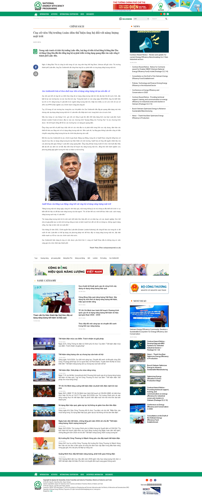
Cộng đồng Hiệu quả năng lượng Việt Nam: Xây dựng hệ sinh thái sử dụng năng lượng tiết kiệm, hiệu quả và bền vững (98, 299)
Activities (54, 14)
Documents (90, 14)
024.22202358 (127, 19)
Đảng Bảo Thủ (67, 258)
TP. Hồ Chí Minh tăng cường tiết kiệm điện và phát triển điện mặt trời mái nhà (88, 387)
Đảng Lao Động (80, 258)
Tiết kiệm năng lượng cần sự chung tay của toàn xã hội (81, 354)
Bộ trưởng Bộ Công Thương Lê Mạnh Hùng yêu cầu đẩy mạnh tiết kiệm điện (89, 438)
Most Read (139, 300)
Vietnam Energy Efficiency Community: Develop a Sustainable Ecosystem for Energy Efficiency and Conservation (148, 331)
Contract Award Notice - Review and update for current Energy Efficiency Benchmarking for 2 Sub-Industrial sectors (149, 57)
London (95, 258)
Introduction (44, 14)
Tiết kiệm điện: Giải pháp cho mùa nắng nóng (77, 370)
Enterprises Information (94, 474)
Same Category (46, 280)
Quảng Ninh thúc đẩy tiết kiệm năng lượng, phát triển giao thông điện (87, 454)
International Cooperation (69, 14)
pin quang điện (56, 258)
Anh (89, 258)
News (82, 14)
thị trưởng (103, 258)
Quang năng (45, 258)
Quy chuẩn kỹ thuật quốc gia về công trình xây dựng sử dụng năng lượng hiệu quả (97, 287)
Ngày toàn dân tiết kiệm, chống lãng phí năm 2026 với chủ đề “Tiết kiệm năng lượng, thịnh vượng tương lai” (88, 422)
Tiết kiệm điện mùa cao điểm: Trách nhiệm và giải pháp (81, 339)
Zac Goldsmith (114, 258)
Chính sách (77, 26)
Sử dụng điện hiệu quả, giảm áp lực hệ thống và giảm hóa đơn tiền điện (87, 405)
